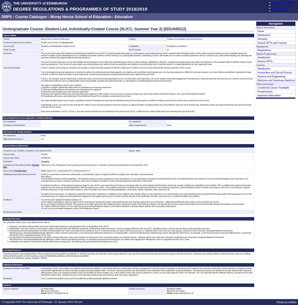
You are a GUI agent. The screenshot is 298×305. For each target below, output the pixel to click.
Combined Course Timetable (273, 87)
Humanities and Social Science (274, 72)
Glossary (262, 39)
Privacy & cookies (286, 302)
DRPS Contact (279, 10)
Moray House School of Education (80, 17)
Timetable (45, 161)
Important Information (269, 95)
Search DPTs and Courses (272, 43)
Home (260, 31)
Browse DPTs (265, 61)
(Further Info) (21, 171)
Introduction (263, 35)
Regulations (264, 50)
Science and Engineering (271, 76)
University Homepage (283, 2)
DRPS (7, 17)
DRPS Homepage (281, 5)
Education (124, 17)
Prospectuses (265, 91)
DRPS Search (279, 8)
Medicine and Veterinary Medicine (276, 80)
